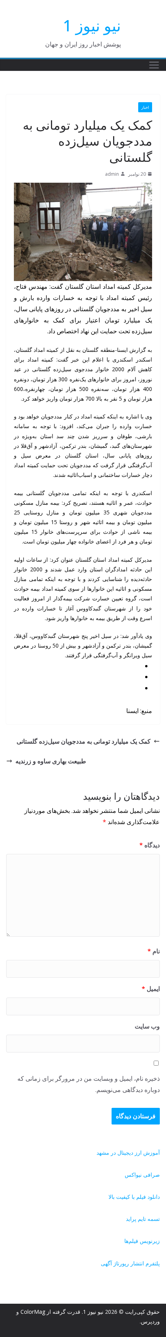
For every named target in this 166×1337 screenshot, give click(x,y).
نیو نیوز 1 (92, 25)
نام (153, 951)
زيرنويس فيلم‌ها (142, 1240)
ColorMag (32, 1311)
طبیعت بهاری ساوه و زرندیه (50, 761)
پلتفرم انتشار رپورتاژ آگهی (130, 1263)
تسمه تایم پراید (143, 1218)
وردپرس (150, 1321)
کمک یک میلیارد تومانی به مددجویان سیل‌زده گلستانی (84, 741)
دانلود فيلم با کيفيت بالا (134, 1196)
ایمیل (151, 988)
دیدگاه (149, 845)
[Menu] (154, 65)
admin (112, 174)
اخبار (145, 107)
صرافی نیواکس (142, 1174)
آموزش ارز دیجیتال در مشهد (128, 1152)
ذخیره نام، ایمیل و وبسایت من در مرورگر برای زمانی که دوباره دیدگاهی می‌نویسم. (88, 1084)
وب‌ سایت (147, 1026)
